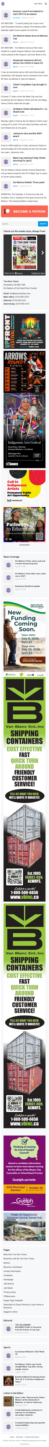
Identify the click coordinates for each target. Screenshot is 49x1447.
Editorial (8, 1321)
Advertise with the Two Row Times (19, 1258)
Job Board (8, 1288)
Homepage (8, 1279)
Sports (15, 42)
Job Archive (9, 1284)
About (12, 1437)
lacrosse (16, 18)
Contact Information (12, 1271)
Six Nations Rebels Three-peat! (29, 182)
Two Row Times (14, 1441)
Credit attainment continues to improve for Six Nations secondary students (28, 1412)
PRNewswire (9, 1296)
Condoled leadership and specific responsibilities (30, 1424)
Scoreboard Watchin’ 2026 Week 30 (29, 1353)
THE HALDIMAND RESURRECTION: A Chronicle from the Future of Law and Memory (28, 1327)
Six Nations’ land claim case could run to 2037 (30, 574)
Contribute (8, 1275)
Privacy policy (10, 1292)
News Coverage (11, 557)
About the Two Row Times (15, 1254)
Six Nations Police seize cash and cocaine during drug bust (30, 562)
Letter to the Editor (13, 1393)
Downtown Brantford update (27, 586)
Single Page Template (13, 1300)
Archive (7, 1263)
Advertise (19, 1437)
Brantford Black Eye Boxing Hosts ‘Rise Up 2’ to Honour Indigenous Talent (30, 1379)
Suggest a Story (11, 1312)
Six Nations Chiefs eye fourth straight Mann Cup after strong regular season (28, 1366)
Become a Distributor (13, 1267)
